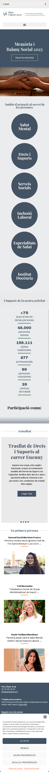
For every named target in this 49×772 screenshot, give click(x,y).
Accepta (24, 741)
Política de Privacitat (31, 768)
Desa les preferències (24, 762)
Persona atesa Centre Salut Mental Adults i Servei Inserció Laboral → (25, 637)
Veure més (22, 704)
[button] (45, 717)
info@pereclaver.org (9, 692)
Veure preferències (24, 755)
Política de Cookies (16, 768)
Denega (24, 748)
